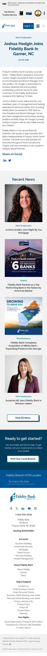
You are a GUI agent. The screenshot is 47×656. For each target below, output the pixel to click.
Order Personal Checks (23, 592)
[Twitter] (10, 160)
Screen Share (23, 610)
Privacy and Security (23, 601)
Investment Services (23, 546)
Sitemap (23, 613)
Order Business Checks (23, 589)
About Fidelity (23, 569)
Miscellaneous (24, 338)
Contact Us (23, 586)
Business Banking (23, 543)
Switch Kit (23, 607)
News (23, 575)
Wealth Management (23, 559)
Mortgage (23, 549)
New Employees (23, 37)
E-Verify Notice (24, 628)
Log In (27, 26)
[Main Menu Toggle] (37, 26)
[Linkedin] (5, 160)
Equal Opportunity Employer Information (23, 622)
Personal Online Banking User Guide (23, 598)
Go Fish (39, 649)
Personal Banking (24, 555)
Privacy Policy (23, 604)
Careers (23, 572)
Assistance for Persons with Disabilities (23, 625)
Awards (23, 280)
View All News (23, 417)
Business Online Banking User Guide (23, 595)
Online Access (23, 552)
